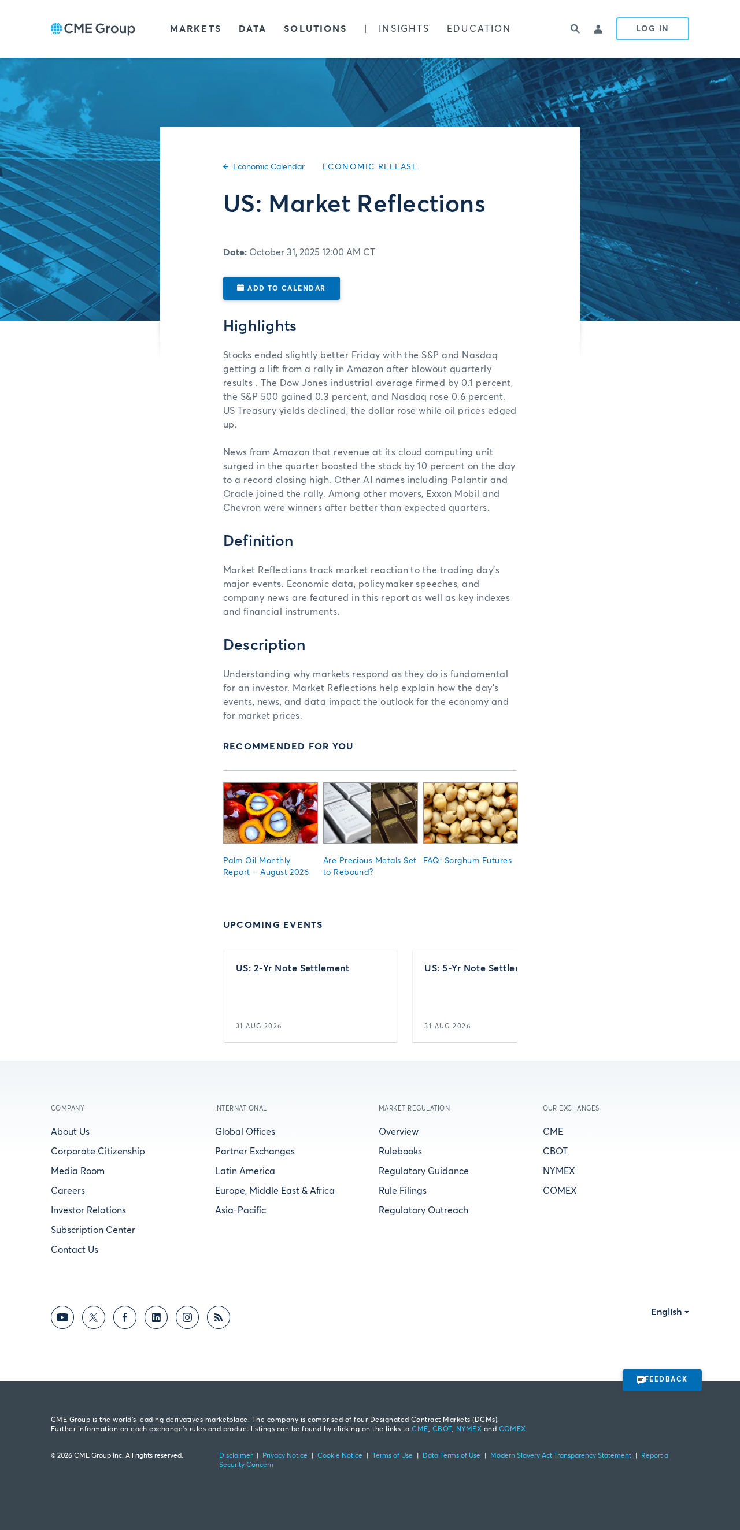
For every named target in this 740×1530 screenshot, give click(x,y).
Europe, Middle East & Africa (275, 1190)
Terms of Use (392, 1456)
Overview (399, 1132)
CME (553, 1132)
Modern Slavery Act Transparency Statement (560, 1456)
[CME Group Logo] (93, 29)
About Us (70, 1132)
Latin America (245, 1171)
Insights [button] (404, 29)
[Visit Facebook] (124, 1319)
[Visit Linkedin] (156, 1319)
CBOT (555, 1151)
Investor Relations (88, 1210)
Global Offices (245, 1132)
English (666, 1312)
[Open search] (575, 28)
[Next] (498, 996)
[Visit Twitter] (93, 1319)
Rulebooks (400, 1151)
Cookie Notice (339, 1456)
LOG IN (652, 29)
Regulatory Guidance (424, 1171)
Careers (68, 1190)
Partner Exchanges (255, 1151)
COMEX (560, 1190)
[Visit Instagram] (187, 1319)
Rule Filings (403, 1190)
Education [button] (479, 29)
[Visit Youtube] (62, 1319)
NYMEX (559, 1171)
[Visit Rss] (218, 1319)
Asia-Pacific (240, 1210)
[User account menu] (598, 28)
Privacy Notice (285, 1456)
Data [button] (253, 29)
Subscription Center (93, 1230)
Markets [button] (195, 29)
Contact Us (74, 1249)
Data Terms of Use (451, 1456)
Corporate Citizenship (98, 1151)
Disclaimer (236, 1456)
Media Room (78, 1171)
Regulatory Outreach (423, 1210)
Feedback (666, 1379)
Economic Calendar (269, 167)
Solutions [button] (315, 29)
